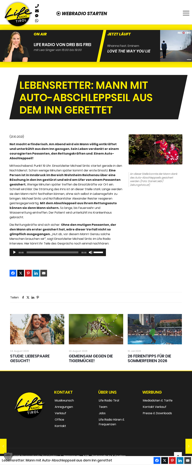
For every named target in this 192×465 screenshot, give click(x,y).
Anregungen (64, 407)
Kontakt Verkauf (154, 407)
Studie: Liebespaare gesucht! (30, 358)
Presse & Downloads (157, 413)
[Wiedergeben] (14, 252)
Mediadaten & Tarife (157, 400)
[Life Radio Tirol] (18, 14)
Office (59, 419)
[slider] (99, 252)
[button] (8, 457)
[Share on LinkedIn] (36, 273)
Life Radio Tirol (109, 400)
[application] (58, 252)
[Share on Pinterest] (28, 273)
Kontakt (60, 426)
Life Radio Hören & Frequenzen (111, 421)
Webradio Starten (84, 13)
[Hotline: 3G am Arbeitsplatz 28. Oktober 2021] (188, 446)
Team (103, 407)
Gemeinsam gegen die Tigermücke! (91, 358)
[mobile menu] (186, 12)
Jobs (102, 413)
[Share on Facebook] (13, 273)
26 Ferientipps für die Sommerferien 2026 (149, 358)
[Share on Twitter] (20, 273)
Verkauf (60, 413)
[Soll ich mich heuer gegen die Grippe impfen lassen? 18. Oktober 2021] (3, 446)
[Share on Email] (43, 273)
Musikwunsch (64, 400)
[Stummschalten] (90, 252)
